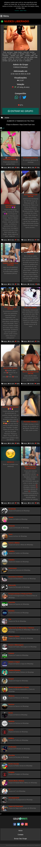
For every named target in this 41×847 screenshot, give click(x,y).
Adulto (7, 117)
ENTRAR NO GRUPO (21, 111)
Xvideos (30, 254)
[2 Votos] (15, 87)
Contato (20, 834)
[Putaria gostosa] (30, 143)
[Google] (26, 824)
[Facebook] (20, 97)
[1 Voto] (13, 87)
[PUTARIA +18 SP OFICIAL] (10, 296)
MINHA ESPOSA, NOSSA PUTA (30, 467)
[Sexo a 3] (10, 453)
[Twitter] (24, 97)
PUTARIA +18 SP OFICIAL (10, 308)
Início (20, 830)
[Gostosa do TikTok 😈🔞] (10, 187)
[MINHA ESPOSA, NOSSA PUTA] (30, 455)
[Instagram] (22, 824)
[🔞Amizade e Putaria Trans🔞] (10, 143)
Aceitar (17, 10)
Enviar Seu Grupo (20, 839)
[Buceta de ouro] (10, 355)
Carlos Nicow (21, 845)
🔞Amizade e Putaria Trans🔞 (10, 158)
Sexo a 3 (10, 462)
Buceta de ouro (10, 368)
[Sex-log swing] (30, 296)
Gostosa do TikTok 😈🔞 (10, 206)
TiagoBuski (37, 845)
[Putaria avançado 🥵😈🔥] (10, 396)
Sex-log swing (30, 307)
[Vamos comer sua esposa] (10, 252)
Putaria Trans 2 (30, 422)
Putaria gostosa (30, 158)
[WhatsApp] (16, 97)
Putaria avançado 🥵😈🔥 (10, 408)
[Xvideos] (30, 247)
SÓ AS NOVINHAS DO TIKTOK (31, 372)
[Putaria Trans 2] (30, 403)
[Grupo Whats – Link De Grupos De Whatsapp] (20, 818)
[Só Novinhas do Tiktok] (30, 182)
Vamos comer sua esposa (10, 264)
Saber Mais (23, 10)
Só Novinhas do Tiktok (30, 195)
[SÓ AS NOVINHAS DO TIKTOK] (30, 357)
